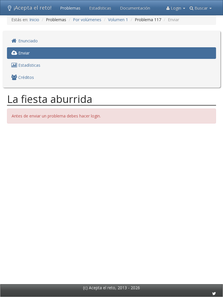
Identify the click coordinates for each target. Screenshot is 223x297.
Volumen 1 (118, 19)
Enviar (23, 53)
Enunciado (27, 41)
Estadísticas (100, 8)
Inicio (34, 19)
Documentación (135, 8)
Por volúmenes (87, 19)
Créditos (25, 77)
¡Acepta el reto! (32, 7)
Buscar (201, 8)
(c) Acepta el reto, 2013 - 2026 (111, 287)
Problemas (70, 8)
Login (176, 8)
